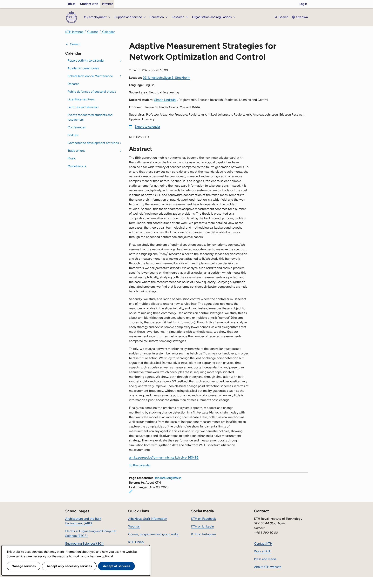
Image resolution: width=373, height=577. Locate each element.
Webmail (134, 526)
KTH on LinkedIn (202, 526)
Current (92, 32)
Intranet (107, 4)
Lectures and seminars (83, 107)
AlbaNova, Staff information (147, 518)
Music (72, 158)
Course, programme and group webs (153, 534)
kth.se (71, 4)
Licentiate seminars (81, 99)
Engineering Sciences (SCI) (84, 543)
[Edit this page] (130, 491)
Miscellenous (77, 166)
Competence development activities (93, 143)
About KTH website (267, 567)
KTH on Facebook (203, 518)
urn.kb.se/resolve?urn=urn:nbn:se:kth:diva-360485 (164, 457)
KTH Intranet (74, 32)
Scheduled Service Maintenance (90, 76)
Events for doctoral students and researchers (90, 117)
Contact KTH (263, 543)
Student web (89, 4)
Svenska (302, 17)
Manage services (23, 566)
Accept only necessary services (69, 566)
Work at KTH (262, 551)
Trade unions (76, 150)
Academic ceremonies (83, 68)
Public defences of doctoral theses (92, 91)
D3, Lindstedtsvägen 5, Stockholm (166, 77)
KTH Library (136, 542)
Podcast (73, 135)
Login (303, 4)
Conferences (77, 127)
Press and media (265, 559)
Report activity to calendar (86, 60)
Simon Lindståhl (165, 100)
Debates (73, 84)
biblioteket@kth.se (168, 478)
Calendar (108, 32)
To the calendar (139, 465)
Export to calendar (147, 126)
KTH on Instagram (203, 534)
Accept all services (116, 566)
